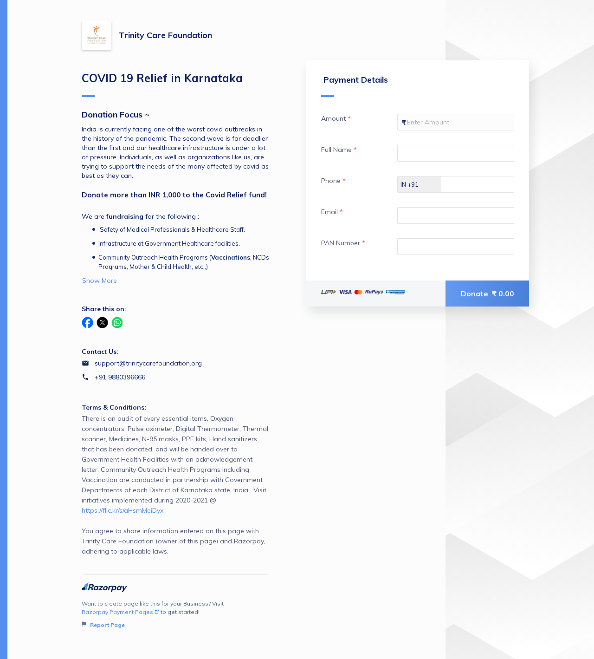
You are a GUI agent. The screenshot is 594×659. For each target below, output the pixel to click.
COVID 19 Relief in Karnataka (162, 78)
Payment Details (355, 79)
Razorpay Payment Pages (117, 611)
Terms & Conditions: (114, 407)
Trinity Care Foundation (165, 35)
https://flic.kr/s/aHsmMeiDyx (122, 510)
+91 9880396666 (120, 377)
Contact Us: (100, 351)
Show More (99, 280)
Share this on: (104, 309)
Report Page (107, 624)
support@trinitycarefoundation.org (148, 363)
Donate (487, 293)
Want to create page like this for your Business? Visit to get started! (153, 614)
